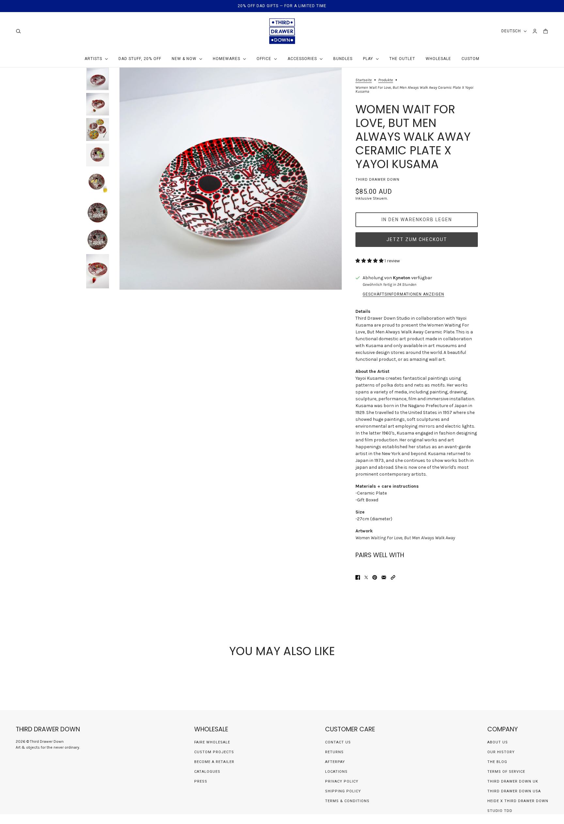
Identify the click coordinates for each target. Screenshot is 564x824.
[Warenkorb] (545, 31)
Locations (336, 772)
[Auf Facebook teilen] (357, 577)
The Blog (497, 762)
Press (200, 781)
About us (497, 742)
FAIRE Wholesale (212, 742)
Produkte (385, 80)
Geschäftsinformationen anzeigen (403, 294)
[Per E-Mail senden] (383, 577)
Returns (334, 752)
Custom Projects (214, 752)
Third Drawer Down (377, 179)
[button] (393, 577)
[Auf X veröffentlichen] (366, 577)
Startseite (363, 80)
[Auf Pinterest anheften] (374, 577)
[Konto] (535, 31)
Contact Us (338, 742)
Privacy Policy (341, 781)
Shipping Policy (343, 791)
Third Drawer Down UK (512, 781)
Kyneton (401, 278)
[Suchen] (18, 31)
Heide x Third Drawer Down (517, 801)
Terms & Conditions (347, 801)
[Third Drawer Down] (282, 31)
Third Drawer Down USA (514, 791)
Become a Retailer (214, 762)
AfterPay (335, 762)
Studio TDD (499, 811)
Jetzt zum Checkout (416, 239)
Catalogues (207, 772)
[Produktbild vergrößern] (230, 179)
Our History (501, 752)
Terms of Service (506, 772)
